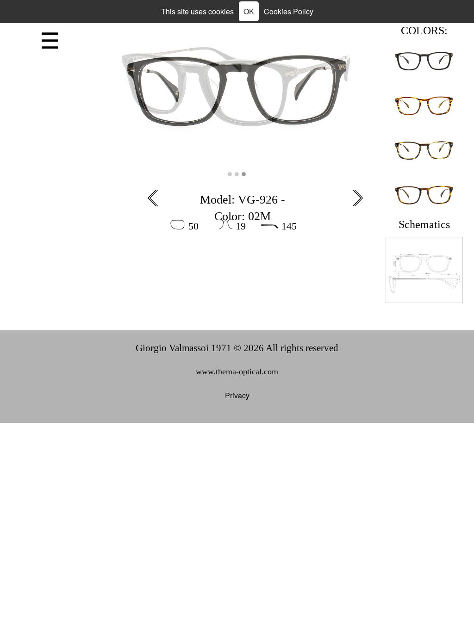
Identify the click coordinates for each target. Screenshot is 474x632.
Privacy (237, 395)
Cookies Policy (288, 11)
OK (248, 11)
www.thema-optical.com (237, 371)
